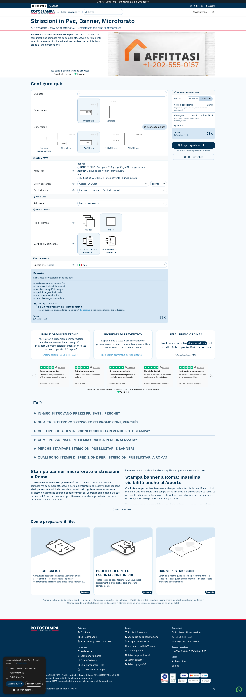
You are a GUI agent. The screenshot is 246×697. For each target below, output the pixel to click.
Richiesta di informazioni (187, 632)
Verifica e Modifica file (46, 243)
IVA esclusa (206, 98)
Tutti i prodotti (69, 12)
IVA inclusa (193, 98)
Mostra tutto (122, 509)
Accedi (211, 5)
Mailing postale (135, 650)
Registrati (197, 5)
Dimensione (40, 126)
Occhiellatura (41, 190)
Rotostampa (43, 12)
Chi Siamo (85, 632)
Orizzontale (90, 112)
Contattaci (85, 310)
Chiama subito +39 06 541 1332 (59, 354)
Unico (111, 229)
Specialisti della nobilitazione (142, 636)
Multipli (88, 229)
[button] (7, 669)
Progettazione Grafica (139, 641)
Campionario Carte (90, 655)
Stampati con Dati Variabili (141, 646)
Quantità (39, 93)
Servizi (55, 5)
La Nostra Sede (88, 636)
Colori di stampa (43, 183)
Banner (81, 163)
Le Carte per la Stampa (92, 669)
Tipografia (40, 5)
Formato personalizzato (44, 149)
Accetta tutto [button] (15, 684)
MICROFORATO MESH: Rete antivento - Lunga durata (108, 177)
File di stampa (41, 222)
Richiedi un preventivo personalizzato (121, 354)
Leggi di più (22, 663)
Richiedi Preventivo (137, 632)
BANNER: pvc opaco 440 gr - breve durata (102, 170)
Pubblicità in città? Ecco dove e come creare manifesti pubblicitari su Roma (166, 600)
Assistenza (201, 12)
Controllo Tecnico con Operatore (111, 251)
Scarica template (155, 126)
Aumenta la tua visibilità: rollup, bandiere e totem (66, 600)
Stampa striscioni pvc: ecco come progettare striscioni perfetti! (149, 603)
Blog (176, 665)
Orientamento (42, 110)
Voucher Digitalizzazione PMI (96, 641)
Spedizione (44, 265)
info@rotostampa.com (186, 641)
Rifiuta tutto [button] (34, 684)
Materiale (39, 171)
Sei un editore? (135, 659)
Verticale (111, 111)
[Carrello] (213, 12)
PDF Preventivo (194, 157)
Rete (79, 174)
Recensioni (180, 661)
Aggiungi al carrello (193, 145)
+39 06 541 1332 (183, 636)
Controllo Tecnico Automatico (88, 251)
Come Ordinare (88, 660)
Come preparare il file (92, 665)
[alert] (24, 675)
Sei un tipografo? (136, 664)
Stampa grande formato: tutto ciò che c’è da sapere (91, 603)
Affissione (39, 203)
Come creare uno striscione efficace (110, 600)
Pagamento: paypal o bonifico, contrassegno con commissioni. (190, 109)
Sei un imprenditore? (138, 655)
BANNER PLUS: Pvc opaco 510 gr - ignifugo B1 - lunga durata (112, 167)
